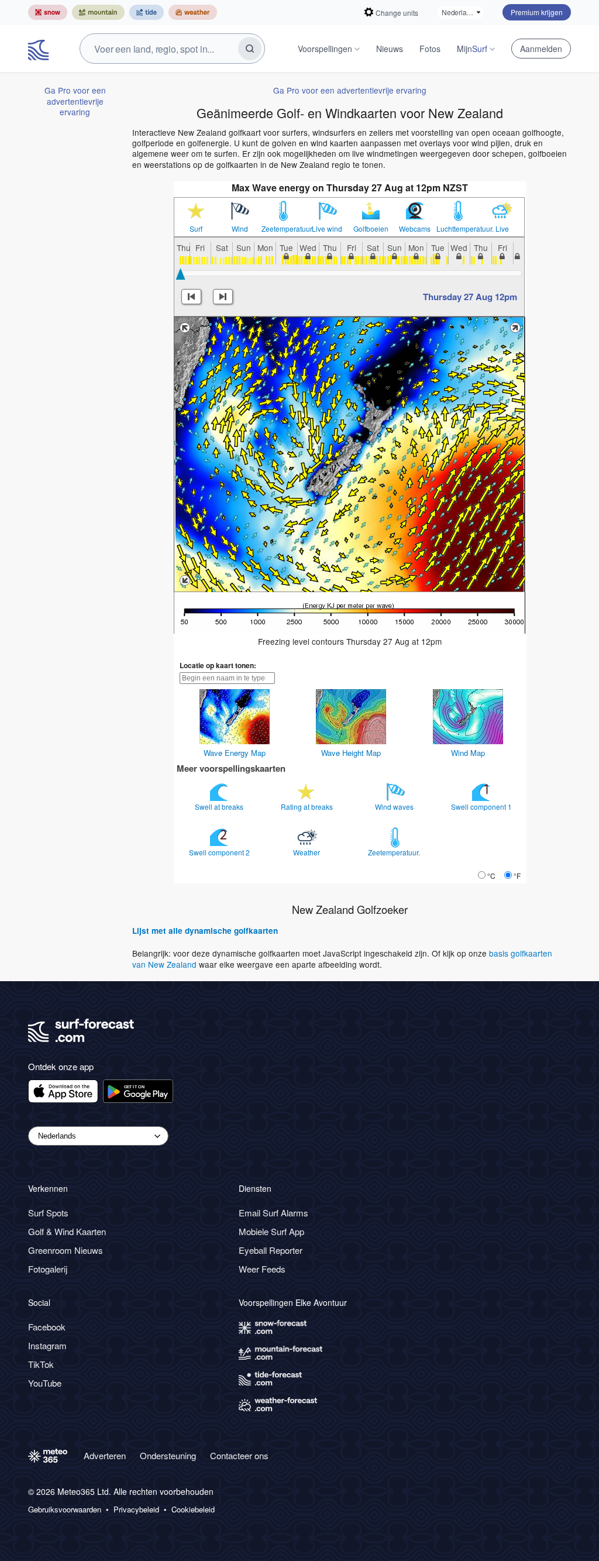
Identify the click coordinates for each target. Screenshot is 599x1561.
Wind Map (468, 752)
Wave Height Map (351, 752)
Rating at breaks (308, 807)
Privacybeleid (136, 1509)
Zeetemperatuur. (283, 228)
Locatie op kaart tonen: (218, 665)
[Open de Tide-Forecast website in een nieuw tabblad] (146, 12)
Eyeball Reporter (270, 1250)
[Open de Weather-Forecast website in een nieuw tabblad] (192, 12)
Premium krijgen (537, 12)
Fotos (429, 48)
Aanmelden (541, 48)
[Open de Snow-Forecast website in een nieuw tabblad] (47, 12)
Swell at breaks (220, 807)
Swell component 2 (220, 852)
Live (502, 228)
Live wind (327, 228)
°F (517, 876)
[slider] (180, 274)
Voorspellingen (325, 48)
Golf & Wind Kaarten (67, 1231)
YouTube (44, 1383)
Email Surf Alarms (273, 1212)
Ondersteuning (168, 1455)
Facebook (47, 1327)
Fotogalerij (47, 1269)
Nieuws (389, 48)
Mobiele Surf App (271, 1231)
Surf (196, 228)
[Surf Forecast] (39, 48)
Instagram (47, 1345)
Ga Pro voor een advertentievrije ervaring (75, 101)
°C (491, 876)
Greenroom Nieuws (65, 1250)
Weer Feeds (262, 1269)
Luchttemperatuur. (458, 228)
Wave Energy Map (235, 752)
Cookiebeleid (193, 1509)
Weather (307, 852)
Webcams (415, 228)
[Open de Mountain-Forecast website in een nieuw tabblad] (98, 12)
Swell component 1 (482, 807)
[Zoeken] (249, 48)
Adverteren (105, 1455)
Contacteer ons (239, 1455)
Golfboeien (370, 228)
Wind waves (395, 807)
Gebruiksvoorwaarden (64, 1509)
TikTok (41, 1364)
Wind (240, 228)
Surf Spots (48, 1212)
